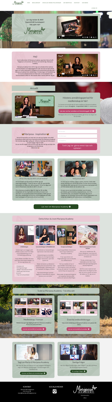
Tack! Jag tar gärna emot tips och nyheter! (77, 146)
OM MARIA (85, 2)
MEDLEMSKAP (36, 2)
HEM (28, 2)
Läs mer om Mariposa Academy (54, 207)
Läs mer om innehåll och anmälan (32, 329)
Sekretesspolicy (85, 395)
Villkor (85, 397)
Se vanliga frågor (77, 371)
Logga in (94, 8)
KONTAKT (77, 2)
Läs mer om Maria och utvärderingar (32, 373)
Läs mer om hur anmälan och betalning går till (76, 111)
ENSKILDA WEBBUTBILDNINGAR (51, 2)
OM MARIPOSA (67, 2)
